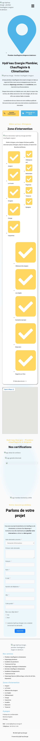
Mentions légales (7, 717)
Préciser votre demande (12, 548)
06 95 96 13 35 (14, 726)
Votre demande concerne (12, 539)
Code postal (9, 603)
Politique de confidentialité (10, 714)
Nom (6, 570)
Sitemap (5, 719)
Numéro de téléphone (12, 586)
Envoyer (20, 631)
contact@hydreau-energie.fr (14, 724)
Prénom (7, 561)
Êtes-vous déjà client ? (12, 612)
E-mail (7, 578)
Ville (6, 595)
